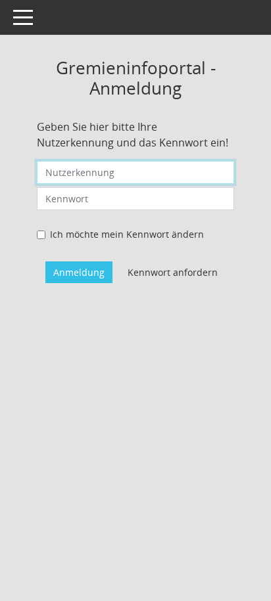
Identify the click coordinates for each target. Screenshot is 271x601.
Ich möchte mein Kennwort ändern (127, 234)
